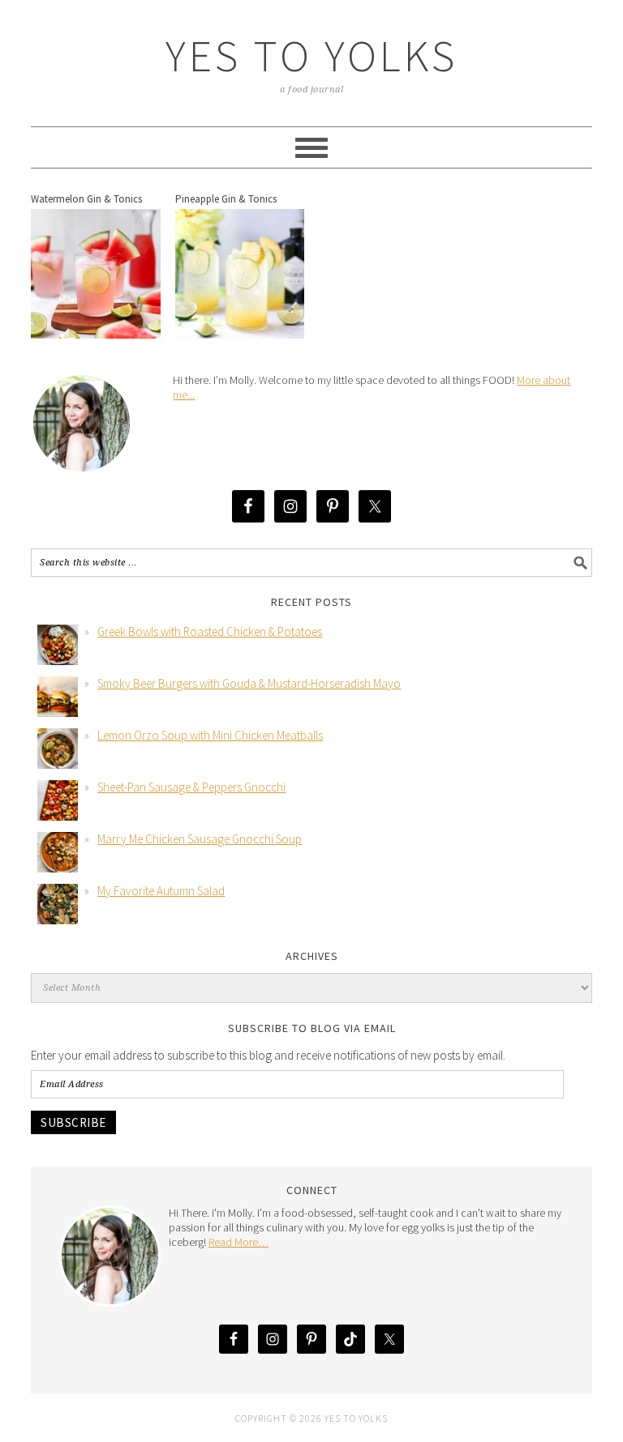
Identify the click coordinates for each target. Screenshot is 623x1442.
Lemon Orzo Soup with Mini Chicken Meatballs (210, 735)
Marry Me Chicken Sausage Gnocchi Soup (199, 839)
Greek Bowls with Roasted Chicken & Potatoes (209, 631)
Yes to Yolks (311, 55)
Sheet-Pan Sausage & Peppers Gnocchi (191, 787)
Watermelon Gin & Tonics (86, 199)
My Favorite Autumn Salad (161, 890)
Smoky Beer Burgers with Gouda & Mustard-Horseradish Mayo (249, 683)
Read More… (238, 1242)
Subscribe (73, 1122)
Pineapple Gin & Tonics (226, 199)
